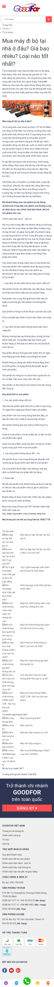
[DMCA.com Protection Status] (7, 951)
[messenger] (6, 983)
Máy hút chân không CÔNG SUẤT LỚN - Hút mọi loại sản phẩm (34, 696)
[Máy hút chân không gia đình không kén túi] (9, 666)
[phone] (27, 983)
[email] (37, 983)
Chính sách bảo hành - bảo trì (16, 863)
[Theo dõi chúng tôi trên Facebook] (5, 970)
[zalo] (16, 983)
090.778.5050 (16, 882)
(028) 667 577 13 (10, 904)
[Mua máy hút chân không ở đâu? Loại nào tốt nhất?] (9, 650)
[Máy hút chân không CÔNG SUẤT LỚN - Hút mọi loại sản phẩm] (9, 702)
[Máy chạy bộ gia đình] (9, 720)
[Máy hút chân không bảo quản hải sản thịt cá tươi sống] (9, 632)
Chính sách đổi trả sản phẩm (16, 859)
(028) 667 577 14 (10, 900)
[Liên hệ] (48, 983)
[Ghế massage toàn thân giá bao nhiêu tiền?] (9, 593)
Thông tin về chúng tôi (13, 831)
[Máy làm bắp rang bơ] (9, 745)
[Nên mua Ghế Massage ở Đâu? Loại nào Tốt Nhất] (9, 756)
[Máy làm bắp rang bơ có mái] (9, 736)
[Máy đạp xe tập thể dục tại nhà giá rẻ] (9, 540)
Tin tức (5, 839)
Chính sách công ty (11, 835)
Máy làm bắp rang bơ (30, 743)
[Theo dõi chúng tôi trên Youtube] (12, 970)
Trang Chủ (7, 25)
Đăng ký (26, 808)
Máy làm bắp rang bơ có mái (34, 732)
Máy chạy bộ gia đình (30, 718)
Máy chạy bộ (26, 725)
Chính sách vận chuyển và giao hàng (20, 871)
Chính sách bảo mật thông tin (16, 867)
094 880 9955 (27, 904)
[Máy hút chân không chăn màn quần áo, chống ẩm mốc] (9, 612)
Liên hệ (5, 844)
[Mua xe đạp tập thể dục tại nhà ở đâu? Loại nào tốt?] (9, 557)
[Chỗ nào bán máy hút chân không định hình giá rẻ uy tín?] (9, 682)
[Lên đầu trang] (48, 975)
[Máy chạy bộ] (9, 727)
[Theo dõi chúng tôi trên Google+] (19, 970)
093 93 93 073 (27, 900)
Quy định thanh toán (12, 854)
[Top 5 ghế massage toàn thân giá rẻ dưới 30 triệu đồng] (9, 575)
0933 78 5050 (9, 909)
